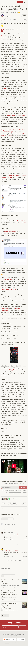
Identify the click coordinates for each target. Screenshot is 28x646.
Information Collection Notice (15, 492)
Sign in (25, 2)
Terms (23, 634)
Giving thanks (4, 583)
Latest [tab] (6, 576)
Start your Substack (10, 639)
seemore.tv (8, 279)
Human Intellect (10, 115)
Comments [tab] (4, 519)
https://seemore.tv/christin (8, 289)
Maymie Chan (7, 549)
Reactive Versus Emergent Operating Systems (9, 604)
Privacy (19, 634)
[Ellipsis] (26, 532)
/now (13, 34)
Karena (6, 532)
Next (23, 508)
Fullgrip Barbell (13, 370)
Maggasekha (5, 130)
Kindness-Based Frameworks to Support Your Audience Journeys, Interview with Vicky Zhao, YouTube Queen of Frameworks (10, 595)
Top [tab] (3, 576)
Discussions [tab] (12, 576)
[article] (14, 583)
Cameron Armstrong (10, 231)
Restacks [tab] (11, 519)
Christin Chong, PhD (9, 14)
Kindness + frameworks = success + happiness (9, 591)
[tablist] (7, 519)
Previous (6, 508)
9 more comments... (5, 568)
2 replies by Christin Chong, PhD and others (14, 561)
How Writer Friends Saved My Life (10, 580)
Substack (7, 643)
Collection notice (14, 635)
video (4, 88)
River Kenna (4, 308)
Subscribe (19, 2)
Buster (24, 223)
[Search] (25, 575)
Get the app (21, 639)
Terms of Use (21, 490)
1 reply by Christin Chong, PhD (13, 544)
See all (4, 615)
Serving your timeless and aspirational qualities (7, 607)
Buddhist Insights (8, 132)
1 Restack (18, 499)
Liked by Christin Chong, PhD (11, 534)
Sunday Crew (21, 221)
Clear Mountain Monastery (17, 130)
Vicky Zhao (21, 115)
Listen (24, 15)
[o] (14, 355)
